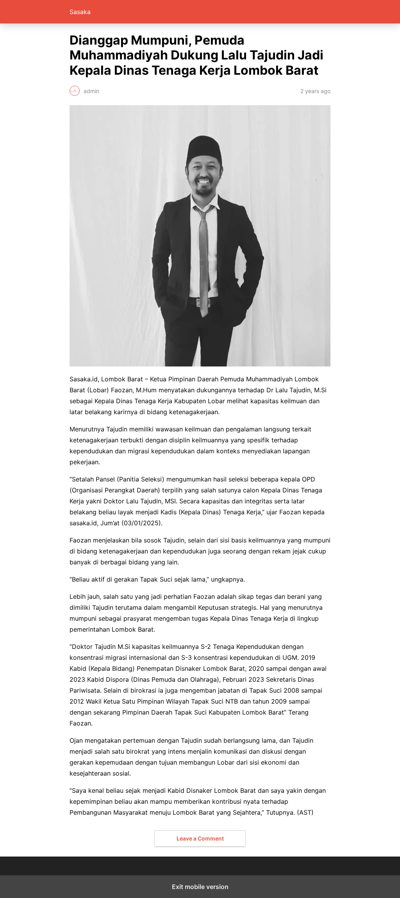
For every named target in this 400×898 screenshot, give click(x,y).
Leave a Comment (200, 838)
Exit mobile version (200, 887)
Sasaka (80, 12)
